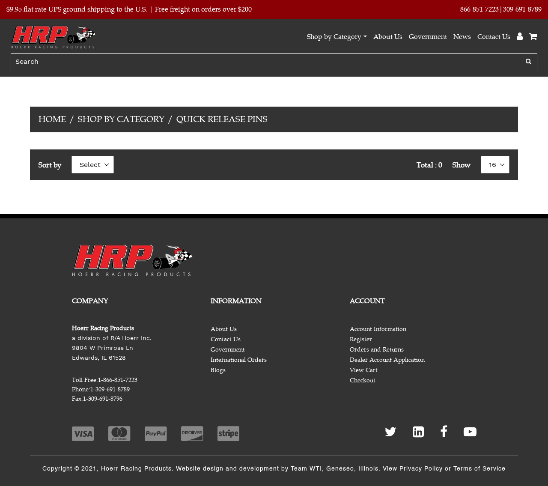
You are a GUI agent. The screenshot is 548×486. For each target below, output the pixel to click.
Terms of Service (479, 469)
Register (361, 339)
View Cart (364, 370)
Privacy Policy (421, 469)
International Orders (239, 360)
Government (428, 37)
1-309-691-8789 (110, 389)
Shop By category (121, 119)
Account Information (378, 329)
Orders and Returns (377, 349)
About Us (387, 37)
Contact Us (493, 37)
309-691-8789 (522, 9)
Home (52, 119)
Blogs (218, 370)
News (462, 37)
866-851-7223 (479, 9)
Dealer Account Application (387, 360)
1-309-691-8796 (102, 399)
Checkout (362, 380)
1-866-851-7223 (117, 380)
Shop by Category (334, 37)
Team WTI (306, 469)
